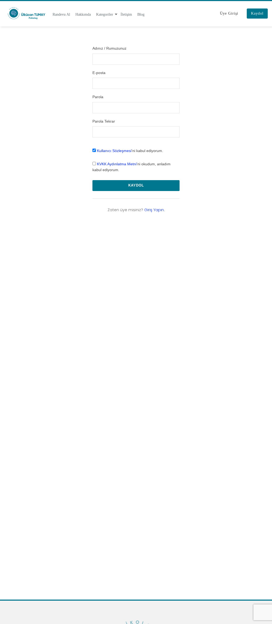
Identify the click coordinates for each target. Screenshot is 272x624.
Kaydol (257, 13)
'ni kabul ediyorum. (130, 151)
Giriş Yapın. (154, 210)
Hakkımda (83, 14)
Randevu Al (61, 14)
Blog (140, 14)
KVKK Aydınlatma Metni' (117, 164)
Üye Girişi (229, 13)
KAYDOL (136, 185)
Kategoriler (104, 14)
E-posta (98, 73)
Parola (97, 97)
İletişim (126, 14)
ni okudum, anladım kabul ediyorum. (131, 167)
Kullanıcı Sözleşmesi (114, 151)
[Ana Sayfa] (26, 13)
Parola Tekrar (103, 121)
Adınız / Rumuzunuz (109, 48)
